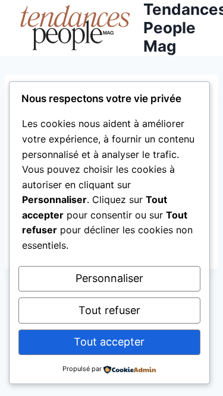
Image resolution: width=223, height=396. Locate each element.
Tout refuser (109, 310)
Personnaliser (109, 278)
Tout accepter (109, 341)
